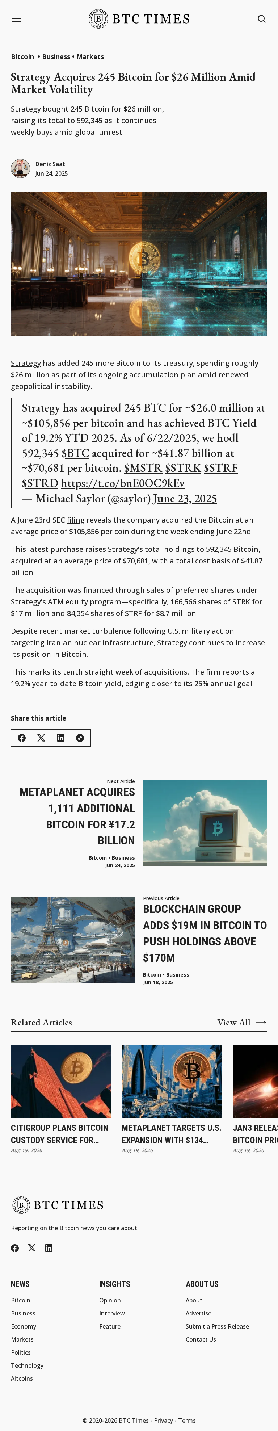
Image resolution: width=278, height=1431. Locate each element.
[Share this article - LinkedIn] (60, 738)
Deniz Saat (50, 164)
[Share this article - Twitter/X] (41, 738)
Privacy (163, 1420)
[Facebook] (15, 1248)
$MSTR (143, 467)
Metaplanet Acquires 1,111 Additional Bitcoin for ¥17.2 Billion (77, 816)
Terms (187, 1420)
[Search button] (262, 19)
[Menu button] (16, 18)
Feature (110, 1326)
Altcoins (22, 1378)
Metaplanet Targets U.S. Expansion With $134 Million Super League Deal (172, 1134)
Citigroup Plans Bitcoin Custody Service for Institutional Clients (59, 1134)
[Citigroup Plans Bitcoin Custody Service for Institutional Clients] (61, 1081)
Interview (112, 1313)
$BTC (75, 453)
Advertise (198, 1313)
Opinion (110, 1300)
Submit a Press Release (217, 1326)
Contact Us (201, 1339)
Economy (23, 1326)
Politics (21, 1352)
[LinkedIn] (48, 1248)
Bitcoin (23, 56)
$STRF (221, 467)
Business (56, 56)
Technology (27, 1365)
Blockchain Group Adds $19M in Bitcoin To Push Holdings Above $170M (205, 933)
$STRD (40, 483)
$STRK (183, 467)
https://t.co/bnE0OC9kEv (123, 483)
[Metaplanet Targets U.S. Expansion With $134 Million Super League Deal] (172, 1081)
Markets (90, 56)
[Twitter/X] (32, 1248)
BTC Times (134, 1420)
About (194, 1300)
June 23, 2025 (185, 498)
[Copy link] (80, 738)
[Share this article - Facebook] (22, 738)
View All (233, 1022)
